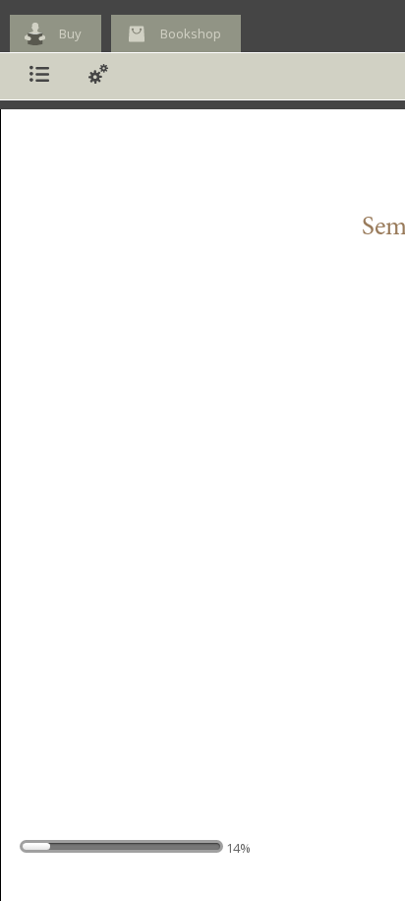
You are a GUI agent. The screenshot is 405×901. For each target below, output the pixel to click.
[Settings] (98, 76)
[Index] (39, 76)
